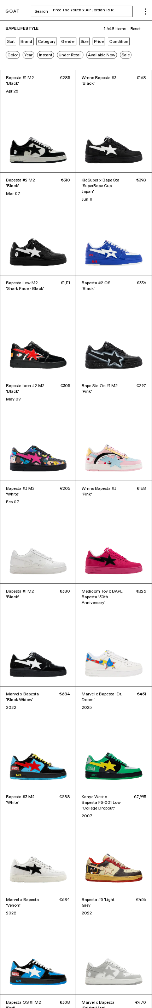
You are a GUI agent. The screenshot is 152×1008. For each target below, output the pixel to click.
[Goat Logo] (12, 12)
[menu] (145, 11)
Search (84, 11)
